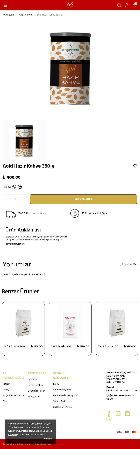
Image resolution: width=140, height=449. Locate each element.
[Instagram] (118, 413)
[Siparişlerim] (127, 5)
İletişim (6, 384)
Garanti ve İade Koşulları (65, 395)
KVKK (56, 384)
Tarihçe (6, 389)
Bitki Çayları (34, 396)
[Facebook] (108, 413)
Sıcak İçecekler (35, 385)
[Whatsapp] (108, 418)
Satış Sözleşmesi (62, 389)
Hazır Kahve (25, 15)
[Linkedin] (127, 413)
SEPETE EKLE (84, 199)
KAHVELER (8, 15)
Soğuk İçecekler (36, 391)
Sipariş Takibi (60, 401)
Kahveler (32, 379)
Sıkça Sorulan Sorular (14, 395)
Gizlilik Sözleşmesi (62, 407)
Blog (5, 401)
